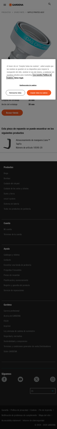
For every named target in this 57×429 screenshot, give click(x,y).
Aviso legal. (19, 77)
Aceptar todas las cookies (38, 93)
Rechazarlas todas (15, 93)
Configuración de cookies (28, 85)
